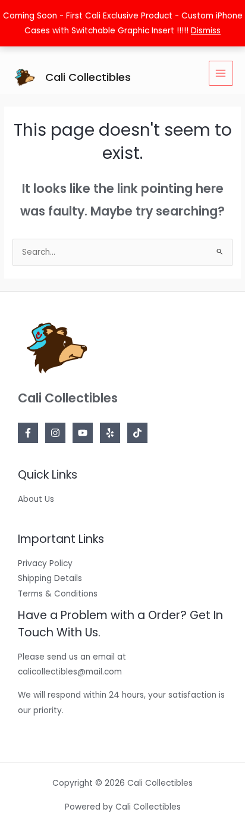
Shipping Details (50, 578)
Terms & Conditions (58, 593)
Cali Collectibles (88, 77)
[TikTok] (137, 433)
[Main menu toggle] (221, 73)
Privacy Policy (45, 563)
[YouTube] (83, 433)
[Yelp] (110, 433)
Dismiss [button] (206, 30)
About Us (36, 499)
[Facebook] (28, 433)
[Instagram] (55, 433)
